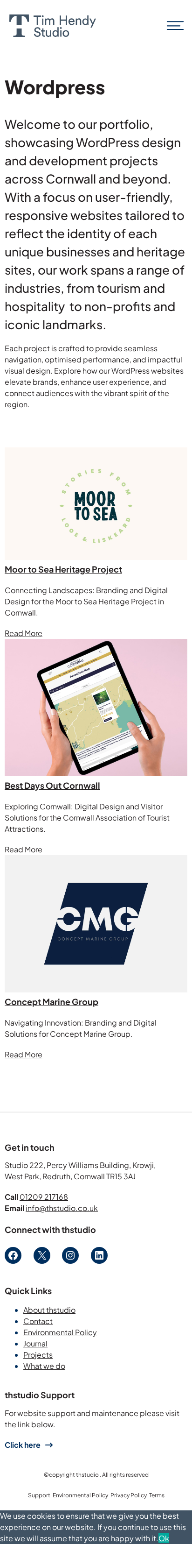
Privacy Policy (128, 1495)
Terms (157, 1495)
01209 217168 (44, 1197)
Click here (23, 1445)
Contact (38, 1321)
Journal (35, 1343)
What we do (44, 1366)
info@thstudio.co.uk (62, 1208)
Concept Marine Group (51, 1001)
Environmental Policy (60, 1332)
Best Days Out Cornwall (52, 785)
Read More (23, 633)
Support (39, 1495)
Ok (163, 1538)
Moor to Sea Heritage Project (63, 569)
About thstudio (49, 1310)
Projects (38, 1355)
